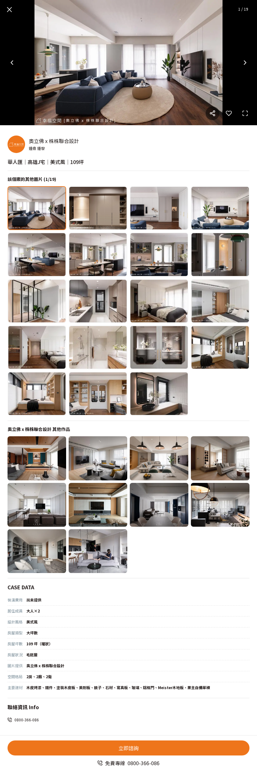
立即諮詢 (128, 748)
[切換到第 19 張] (159, 394)
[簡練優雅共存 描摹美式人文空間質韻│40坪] (159, 505)
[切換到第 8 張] (220, 254)
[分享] (212, 113)
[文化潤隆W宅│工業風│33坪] (98, 551)
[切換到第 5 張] (37, 254)
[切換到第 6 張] (98, 254)
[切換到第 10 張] (98, 301)
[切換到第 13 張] (37, 347)
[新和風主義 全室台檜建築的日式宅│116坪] (98, 505)
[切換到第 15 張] (159, 347)
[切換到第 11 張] (159, 301)
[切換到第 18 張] (98, 394)
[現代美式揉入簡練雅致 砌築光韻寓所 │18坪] (37, 505)
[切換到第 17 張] (37, 394)
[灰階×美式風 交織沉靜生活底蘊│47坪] (220, 505)
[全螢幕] (245, 113)
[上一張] (12, 62)
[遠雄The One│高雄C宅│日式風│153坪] (37, 458)
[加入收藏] (229, 113)
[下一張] (245, 62)
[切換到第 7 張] (159, 254)
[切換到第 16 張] (220, 347)
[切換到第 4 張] (220, 208)
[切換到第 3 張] (159, 208)
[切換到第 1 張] (37, 208)
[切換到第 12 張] (220, 301)
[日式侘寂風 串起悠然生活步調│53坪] (220, 458)
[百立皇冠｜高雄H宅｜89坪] (159, 458)
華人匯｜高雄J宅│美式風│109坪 (46, 162)
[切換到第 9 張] (37, 301)
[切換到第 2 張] (98, 208)
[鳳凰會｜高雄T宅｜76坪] (98, 458)
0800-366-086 (26, 719)
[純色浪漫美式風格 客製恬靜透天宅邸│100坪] (37, 551)
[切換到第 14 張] (98, 347)
